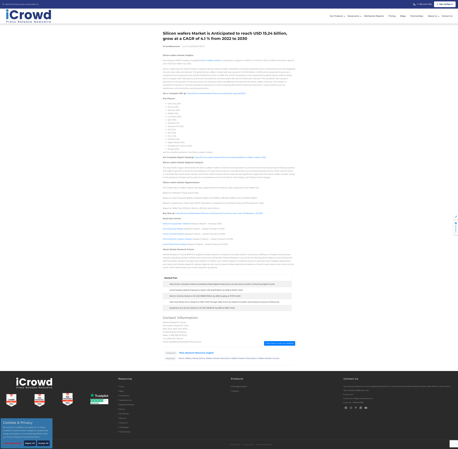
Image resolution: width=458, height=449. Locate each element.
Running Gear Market (173, 229)
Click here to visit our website (280, 343)
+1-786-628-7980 (424, 4)
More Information (13, 443)
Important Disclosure (264, 444)
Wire (181, 353)
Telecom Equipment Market (176, 224)
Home (122, 386)
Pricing (392, 16)
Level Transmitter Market (175, 244)
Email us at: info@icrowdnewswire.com (358, 398)
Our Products (336, 16)
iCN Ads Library (125, 432)
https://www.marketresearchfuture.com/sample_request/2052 (215, 93)
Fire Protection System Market (177, 239)
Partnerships (416, 16)
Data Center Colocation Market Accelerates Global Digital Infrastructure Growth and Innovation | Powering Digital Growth (222, 284)
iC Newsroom (125, 395)
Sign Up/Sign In (446, 4)
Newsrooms (353, 16)
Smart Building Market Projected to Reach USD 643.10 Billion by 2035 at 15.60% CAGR (206, 290)
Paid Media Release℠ (239, 386)
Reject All (30, 443)
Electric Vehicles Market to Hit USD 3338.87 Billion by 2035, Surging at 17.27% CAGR (205, 296)
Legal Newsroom (126, 400)
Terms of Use (248, 444)
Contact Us (447, 16)
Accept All (43, 443)
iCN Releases (124, 427)
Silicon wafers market (210, 60)
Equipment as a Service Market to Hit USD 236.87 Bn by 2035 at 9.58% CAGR (202, 308)
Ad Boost (235, 391)
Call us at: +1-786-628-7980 (354, 402)
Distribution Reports (374, 16)
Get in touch (348, 394)
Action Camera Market (173, 234)
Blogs (403, 16)
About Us (432, 16)
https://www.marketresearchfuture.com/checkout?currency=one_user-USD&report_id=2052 (219, 213)
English (210, 353)
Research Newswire (195, 353)
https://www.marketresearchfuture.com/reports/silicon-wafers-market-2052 (230, 157)
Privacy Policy (235, 444)
